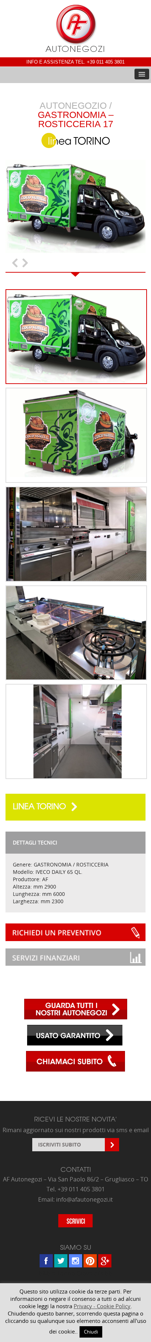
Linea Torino (40, 806)
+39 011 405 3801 (106, 62)
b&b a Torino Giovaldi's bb (75, 1273)
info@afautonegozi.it (84, 1199)
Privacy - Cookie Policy (102, 1306)
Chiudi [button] (91, 1331)
